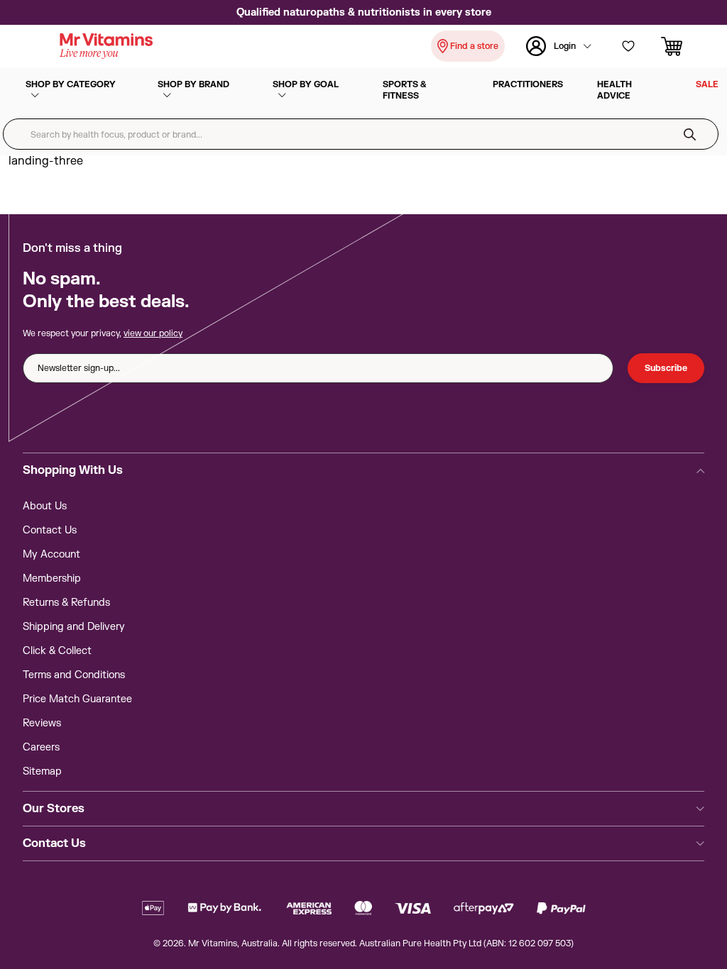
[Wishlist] (628, 46)
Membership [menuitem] (52, 578)
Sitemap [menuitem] (42, 771)
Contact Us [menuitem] (50, 530)
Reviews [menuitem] (42, 723)
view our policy (153, 333)
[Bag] (674, 46)
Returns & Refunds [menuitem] (66, 603)
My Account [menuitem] (51, 554)
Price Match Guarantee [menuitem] (77, 699)
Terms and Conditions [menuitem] (74, 675)
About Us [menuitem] (45, 506)
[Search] (689, 134)
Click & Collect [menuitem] (57, 651)
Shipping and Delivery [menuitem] (74, 627)
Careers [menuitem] (41, 747)
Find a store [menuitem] (474, 46)
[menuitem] (74, 90)
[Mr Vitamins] (106, 46)
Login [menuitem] (565, 46)
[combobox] (360, 134)
